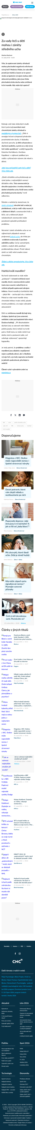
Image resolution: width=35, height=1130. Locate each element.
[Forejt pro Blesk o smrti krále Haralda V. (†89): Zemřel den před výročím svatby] (7, 645)
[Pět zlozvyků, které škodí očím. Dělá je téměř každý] (17, 543)
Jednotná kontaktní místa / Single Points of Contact (17, 1122)
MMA (21, 1048)
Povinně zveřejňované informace (18, 1125)
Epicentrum (5, 1008)
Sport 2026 (25, 1043)
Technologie (7, 1073)
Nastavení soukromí (11, 1120)
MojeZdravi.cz (5, 15)
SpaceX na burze (6, 1079)
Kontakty (6, 946)
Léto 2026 (24, 1003)
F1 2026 (22, 1059)
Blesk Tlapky (19, 977)
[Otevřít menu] (32, 3)
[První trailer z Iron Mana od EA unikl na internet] (7, 664)
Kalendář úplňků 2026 (8, 1023)
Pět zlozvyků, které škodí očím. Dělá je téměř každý (17, 553)
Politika (5, 1043)
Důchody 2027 (24, 1084)
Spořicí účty (23, 1081)
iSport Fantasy (12, 980)
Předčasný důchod (25, 1079)
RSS (22, 946)
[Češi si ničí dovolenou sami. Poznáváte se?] (17, 607)
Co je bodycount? (6, 1026)
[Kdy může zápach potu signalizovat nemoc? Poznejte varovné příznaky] (17, 572)
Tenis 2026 (23, 1057)
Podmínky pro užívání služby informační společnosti (17, 1115)
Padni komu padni (6, 1060)
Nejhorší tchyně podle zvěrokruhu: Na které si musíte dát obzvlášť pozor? (23, 880)
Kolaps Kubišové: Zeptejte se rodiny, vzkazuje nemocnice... (23, 801)
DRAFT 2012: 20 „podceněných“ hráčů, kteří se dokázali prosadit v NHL (23, 856)
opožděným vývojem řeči (11, 133)
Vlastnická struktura (23, 1120)
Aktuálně (5, 1003)
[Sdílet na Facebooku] (11, 415)
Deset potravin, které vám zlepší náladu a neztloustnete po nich (15, 492)
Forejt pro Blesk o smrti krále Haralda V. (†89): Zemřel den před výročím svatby (22, 637)
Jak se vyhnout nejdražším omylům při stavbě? (23, 758)
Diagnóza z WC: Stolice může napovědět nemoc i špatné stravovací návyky (17, 461)
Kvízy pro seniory (6, 1021)
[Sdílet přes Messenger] (23, 415)
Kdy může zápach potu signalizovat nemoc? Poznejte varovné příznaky (15, 585)
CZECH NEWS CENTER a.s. (25, 1104)
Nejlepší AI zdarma (7, 1084)
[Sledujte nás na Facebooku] (15, 953)
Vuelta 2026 (12, 995)
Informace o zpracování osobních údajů (14, 1118)
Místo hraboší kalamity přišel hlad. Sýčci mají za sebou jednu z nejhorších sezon (22, 704)
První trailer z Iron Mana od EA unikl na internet (23, 660)
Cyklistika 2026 (24, 1065)
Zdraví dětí (15, 15)
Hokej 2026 (23, 1054)
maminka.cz (6, 373)
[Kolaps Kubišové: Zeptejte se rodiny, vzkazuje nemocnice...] (7, 808)
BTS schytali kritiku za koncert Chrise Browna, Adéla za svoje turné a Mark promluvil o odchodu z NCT (23, 823)
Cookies (28, 1118)
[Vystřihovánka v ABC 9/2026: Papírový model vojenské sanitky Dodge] (7, 785)
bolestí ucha (15, 237)
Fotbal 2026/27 (24, 1051)
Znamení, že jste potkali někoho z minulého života (26, 1015)
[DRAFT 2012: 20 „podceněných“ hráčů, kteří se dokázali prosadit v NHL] (7, 864)
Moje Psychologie (8, 977)
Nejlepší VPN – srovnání (8, 1090)
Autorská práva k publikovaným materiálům (17, 1113)
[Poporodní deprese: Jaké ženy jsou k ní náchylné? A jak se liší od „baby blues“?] (17, 512)
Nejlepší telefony (6, 1081)
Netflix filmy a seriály (7, 1092)
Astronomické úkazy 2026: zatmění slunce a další (26, 1022)
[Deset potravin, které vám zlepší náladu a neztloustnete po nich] (17, 480)
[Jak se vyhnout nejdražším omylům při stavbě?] (7, 764)
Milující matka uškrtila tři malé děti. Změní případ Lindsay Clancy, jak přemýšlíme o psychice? (22, 676)
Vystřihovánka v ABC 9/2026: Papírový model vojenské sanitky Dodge (22, 777)
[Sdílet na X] (15, 415)
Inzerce (15, 946)
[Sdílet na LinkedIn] (19, 415)
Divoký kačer (5, 1066)
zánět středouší (8, 205)
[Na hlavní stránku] (17, 2)
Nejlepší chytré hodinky (8, 1087)
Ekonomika (24, 1073)
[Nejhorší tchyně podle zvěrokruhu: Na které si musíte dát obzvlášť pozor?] (7, 888)
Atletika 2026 (24, 1062)
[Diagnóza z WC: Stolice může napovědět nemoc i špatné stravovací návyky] (17, 449)
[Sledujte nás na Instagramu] (19, 953)
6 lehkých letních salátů (26, 1036)
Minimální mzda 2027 (26, 1087)
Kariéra (29, 946)
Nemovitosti (11, 983)
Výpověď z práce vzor (7, 1063)
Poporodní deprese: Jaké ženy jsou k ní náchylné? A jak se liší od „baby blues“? (17, 524)
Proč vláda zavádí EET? (8, 1058)
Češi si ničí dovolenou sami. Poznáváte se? (16, 617)
